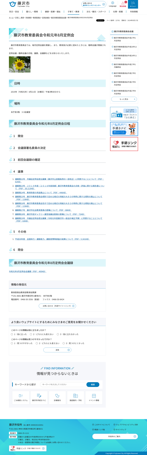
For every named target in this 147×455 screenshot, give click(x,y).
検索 (93, 384)
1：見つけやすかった (23, 343)
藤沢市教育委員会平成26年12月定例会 (125, 48)
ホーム (11, 17)
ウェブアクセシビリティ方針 (127, 424)
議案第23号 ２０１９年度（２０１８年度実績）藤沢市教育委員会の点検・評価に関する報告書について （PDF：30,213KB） (59, 187)
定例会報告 (46, 17)
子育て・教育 (19, 17)
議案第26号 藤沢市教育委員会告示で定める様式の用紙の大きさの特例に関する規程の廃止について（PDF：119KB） (58, 204)
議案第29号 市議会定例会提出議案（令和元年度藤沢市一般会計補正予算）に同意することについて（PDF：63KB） (58, 219)
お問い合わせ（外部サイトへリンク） (57, 306)
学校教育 (29, 17)
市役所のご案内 (114, 436)
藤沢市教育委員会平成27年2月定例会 (125, 74)
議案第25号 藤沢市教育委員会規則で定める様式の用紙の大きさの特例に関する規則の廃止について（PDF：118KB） (58, 198)
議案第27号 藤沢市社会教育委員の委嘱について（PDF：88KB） (43, 210)
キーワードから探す (25, 384)
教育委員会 (37, 17)
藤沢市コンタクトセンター (92, 4)
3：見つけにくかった (75, 343)
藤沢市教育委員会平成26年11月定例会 (125, 57)
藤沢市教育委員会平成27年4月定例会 (125, 92)
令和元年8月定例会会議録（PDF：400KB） (27, 271)
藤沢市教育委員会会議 (58, 17)
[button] (113, 4)
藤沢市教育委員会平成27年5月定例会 (125, 83)
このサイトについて (102, 424)
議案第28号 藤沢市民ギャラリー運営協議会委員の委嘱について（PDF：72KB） (50, 214)
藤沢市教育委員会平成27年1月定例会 (125, 39)
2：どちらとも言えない (43, 334)
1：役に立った (20, 334)
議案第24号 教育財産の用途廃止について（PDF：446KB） (41, 192)
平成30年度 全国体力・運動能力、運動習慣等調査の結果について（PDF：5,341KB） (52, 239)
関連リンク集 (99, 429)
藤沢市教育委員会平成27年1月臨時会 (125, 65)
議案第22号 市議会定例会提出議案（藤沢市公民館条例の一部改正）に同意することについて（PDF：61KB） (59, 180)
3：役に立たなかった (69, 334)
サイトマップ (121, 429)
